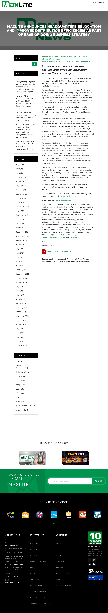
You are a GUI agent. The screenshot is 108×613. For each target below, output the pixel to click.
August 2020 (21, 282)
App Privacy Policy (37, 597)
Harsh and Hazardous (64, 573)
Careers (33, 567)
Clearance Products (63, 585)
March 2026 (21, 173)
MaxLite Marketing (82, 261)
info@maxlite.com (66, 61)
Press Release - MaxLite (25, 406)
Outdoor (59, 543)
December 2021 (22, 232)
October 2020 (21, 278)
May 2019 (19, 337)
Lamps (58, 555)
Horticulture (20, 376)
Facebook (54, 237)
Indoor (58, 549)
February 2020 (22, 308)
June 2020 (20, 291)
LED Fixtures (21, 389)
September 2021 (22, 240)
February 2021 (22, 270)
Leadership (34, 549)
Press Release (83, 259)
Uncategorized (58, 259)
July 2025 (20, 186)
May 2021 (19, 257)
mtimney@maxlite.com (51, 59)
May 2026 (20, 165)
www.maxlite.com (49, 61)
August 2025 (21, 181)
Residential (60, 561)
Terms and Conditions (38, 591)
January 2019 (21, 345)
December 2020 (22, 274)
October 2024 (21, 190)
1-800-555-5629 (11, 576)
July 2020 (20, 287)
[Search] (34, 64)
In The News (70, 259)
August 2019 (21, 324)
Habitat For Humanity (38, 561)
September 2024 (23, 194)
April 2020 (20, 299)
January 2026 (21, 177)
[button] (53, 523)
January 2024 (21, 202)
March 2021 (20, 265)
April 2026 (20, 169)
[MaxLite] (17, 5)
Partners (33, 555)
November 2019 (22, 316)
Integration (20, 385)
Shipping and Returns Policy (41, 603)
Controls (59, 579)
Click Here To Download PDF (59, 251)
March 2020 (21, 303)
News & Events (36, 585)
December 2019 (22, 312)
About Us (34, 543)
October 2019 (21, 320)
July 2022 (20, 223)
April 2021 (20, 261)
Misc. (18, 397)
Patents (33, 573)
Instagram (74, 237)
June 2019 (20, 333)
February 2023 (22, 215)
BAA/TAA (59, 567)
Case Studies (21, 361)
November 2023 (22, 207)
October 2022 (21, 219)
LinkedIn (45, 237)
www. (63, 200)
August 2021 (21, 244)
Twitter (62, 237)
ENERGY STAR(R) (23, 372)
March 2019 (20, 341)
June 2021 (20, 253)
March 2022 (21, 228)
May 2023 (20, 211)
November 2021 (22, 236)
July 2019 (19, 329)
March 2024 (21, 198)
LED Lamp (20, 393)
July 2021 (19, 249)
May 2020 (20, 295)
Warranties (34, 579)
